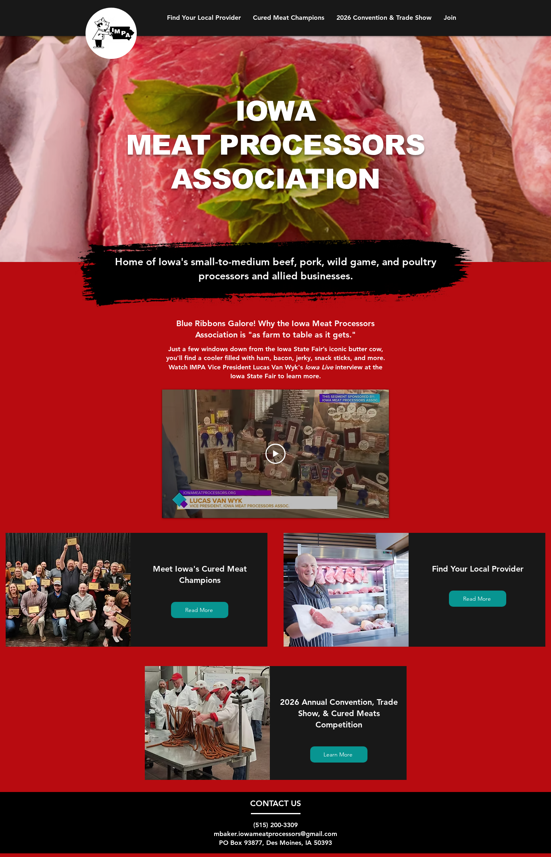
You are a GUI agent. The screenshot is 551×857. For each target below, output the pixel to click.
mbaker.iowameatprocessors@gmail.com (275, 834)
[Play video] (275, 454)
